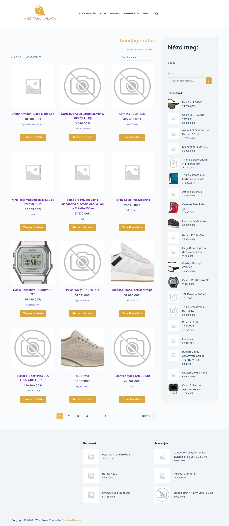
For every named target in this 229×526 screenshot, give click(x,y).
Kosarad (115, 13)
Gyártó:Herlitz (132, 210)
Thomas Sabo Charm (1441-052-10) (195, 161)
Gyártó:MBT (82, 386)
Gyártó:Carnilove (82, 128)
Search (172, 73)
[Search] (209, 80)
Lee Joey (187, 339)
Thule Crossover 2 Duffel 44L (193, 309)
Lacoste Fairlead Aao (195, 221)
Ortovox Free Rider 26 (193, 206)
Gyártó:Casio (33, 304)
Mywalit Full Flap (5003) (117, 492)
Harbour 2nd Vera (184, 473)
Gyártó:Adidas (132, 300)
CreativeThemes (71, 520)
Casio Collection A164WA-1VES (192, 387)
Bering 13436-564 (193, 235)
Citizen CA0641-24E (194, 372)
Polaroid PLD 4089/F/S (116, 454)
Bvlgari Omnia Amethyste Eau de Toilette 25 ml (193, 356)
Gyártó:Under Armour (33, 124)
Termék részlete (33, 137)
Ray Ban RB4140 (192, 102)
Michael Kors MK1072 (195, 146)
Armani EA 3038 (192, 191)
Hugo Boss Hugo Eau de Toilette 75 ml (194, 250)
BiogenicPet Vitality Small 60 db (193, 492)
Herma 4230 (109, 473)
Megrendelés (131, 13)
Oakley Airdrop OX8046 (191, 265)
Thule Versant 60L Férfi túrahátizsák (193, 177)
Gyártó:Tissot (33, 390)
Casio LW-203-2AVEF (195, 280)
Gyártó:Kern (132, 124)
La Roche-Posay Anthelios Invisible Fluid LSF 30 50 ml (190, 454)
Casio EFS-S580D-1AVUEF (193, 117)
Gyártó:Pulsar (82, 300)
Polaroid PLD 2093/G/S (190, 324)
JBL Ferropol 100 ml (194, 294)
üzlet (146, 13)
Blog (103, 13)
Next (145, 416)
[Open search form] (156, 13)
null (33, 214)
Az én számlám (87, 13)
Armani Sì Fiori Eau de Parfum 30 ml (195, 132)
